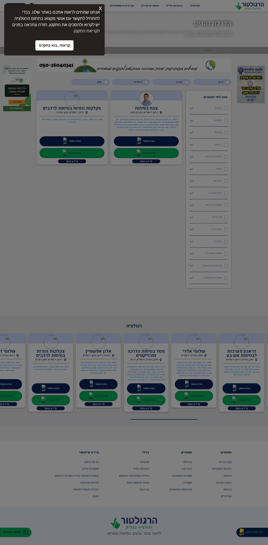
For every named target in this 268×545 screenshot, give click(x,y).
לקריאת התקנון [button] (87, 31)
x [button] (100, 7)
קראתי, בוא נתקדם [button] (54, 45)
